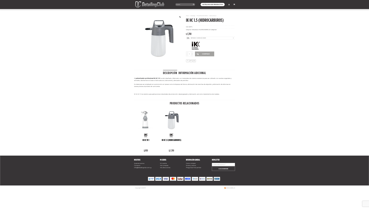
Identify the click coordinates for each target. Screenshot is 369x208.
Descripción (170, 73)
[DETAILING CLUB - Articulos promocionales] (153, 4)
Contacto (137, 165)
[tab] (170, 73)
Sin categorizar (213, 29)
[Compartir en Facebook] (187, 60)
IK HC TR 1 (146, 140)
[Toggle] (233, 38)
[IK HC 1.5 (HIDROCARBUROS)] (171, 120)
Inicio (187, 15)
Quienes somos (139, 163)
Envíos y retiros (191, 165)
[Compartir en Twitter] (190, 60)
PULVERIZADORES (202, 15)
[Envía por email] (194, 60)
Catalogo (192, 15)
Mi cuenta (163, 163)
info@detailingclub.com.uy (142, 167)
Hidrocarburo (212, 15)
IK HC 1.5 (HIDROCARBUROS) (171, 140)
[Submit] (193, 4)
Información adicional (192, 73)
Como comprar (191, 163)
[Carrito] (234, 4)
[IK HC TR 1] (146, 120)
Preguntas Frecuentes (193, 167)
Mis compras (164, 165)
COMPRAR (206, 54)
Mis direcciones (165, 167)
